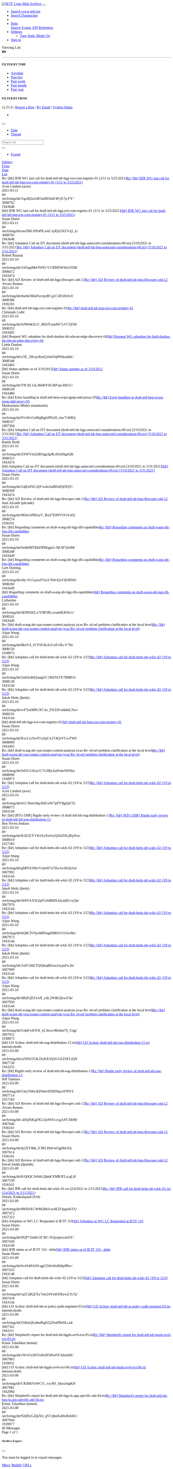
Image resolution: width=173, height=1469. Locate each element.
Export (15, 154)
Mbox (6, 1465)
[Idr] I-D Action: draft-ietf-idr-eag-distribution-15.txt (113, 1042)
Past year (17, 89)
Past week (18, 81)
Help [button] (14, 23)
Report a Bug (24, 107)
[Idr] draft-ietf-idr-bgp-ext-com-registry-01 (92, 722)
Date (14, 130)
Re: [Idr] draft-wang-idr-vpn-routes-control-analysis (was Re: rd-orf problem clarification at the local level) (83, 627)
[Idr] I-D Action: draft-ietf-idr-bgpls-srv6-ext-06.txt (110, 1367)
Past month (19, 85)
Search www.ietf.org (25, 11)
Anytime (17, 73)
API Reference (42, 28)
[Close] (3, 1451)
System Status (63, 107)
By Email (43, 107)
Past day (17, 77)
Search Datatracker (24, 15)
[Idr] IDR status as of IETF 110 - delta (83, 1249)
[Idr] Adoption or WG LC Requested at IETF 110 (108, 1221)
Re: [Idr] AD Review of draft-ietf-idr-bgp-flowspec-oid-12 (126, 280)
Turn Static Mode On (35, 36)
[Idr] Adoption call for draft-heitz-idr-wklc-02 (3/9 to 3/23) (126, 1278)
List (4, 174)
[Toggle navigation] (44, 5)
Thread (16, 134)
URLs (27, 1465)
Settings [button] (16, 32)
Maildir (16, 1465)
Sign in (16, 40)
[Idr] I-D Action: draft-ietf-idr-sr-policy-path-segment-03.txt (128, 1306)
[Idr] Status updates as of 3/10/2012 (77, 369)
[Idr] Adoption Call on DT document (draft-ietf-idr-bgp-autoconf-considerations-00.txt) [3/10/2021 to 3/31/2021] (85, 468)
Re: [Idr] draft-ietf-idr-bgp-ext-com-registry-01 (100, 308)
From (5, 166)
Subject (7, 162)
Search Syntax (21, 28)
